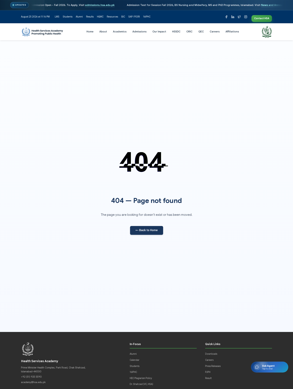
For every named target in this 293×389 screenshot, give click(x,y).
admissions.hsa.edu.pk (100, 5)
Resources (112, 16)
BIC (123, 16)
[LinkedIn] (232, 16)
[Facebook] (226, 16)
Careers (215, 31)
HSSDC (176, 31)
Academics (119, 31)
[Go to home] (42, 32)
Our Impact (159, 31)
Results (90, 16)
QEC (201, 31)
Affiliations (232, 31)
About (103, 31)
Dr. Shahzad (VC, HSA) (141, 384)
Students (67, 16)
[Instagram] (245, 16)
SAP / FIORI (134, 16)
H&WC (100, 16)
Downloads (211, 353)
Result (208, 378)
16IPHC (146, 16)
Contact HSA (261, 18)
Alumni (79, 16)
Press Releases (213, 366)
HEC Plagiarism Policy (141, 378)
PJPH (207, 372)
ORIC (189, 31)
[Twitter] (239, 16)
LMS (57, 16)
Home (89, 31)
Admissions (139, 31)
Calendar (134, 360)
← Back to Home (146, 230)
